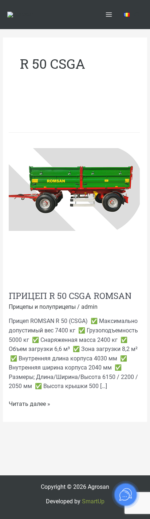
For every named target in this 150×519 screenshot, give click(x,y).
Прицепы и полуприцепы (42, 307)
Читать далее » (29, 403)
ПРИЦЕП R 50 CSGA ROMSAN (70, 295)
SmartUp (93, 501)
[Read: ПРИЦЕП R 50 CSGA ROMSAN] (74, 190)
